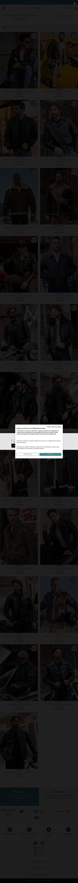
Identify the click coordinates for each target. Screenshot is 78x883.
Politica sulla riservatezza (54, 427)
